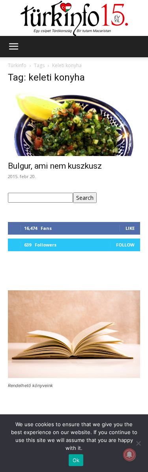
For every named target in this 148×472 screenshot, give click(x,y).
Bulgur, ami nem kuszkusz (55, 166)
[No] (138, 443)
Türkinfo (17, 65)
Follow (125, 245)
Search (85, 197)
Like (130, 228)
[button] (13, 46)
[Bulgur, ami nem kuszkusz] (74, 123)
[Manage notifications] (129, 454)
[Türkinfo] (74, 18)
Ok (76, 460)
